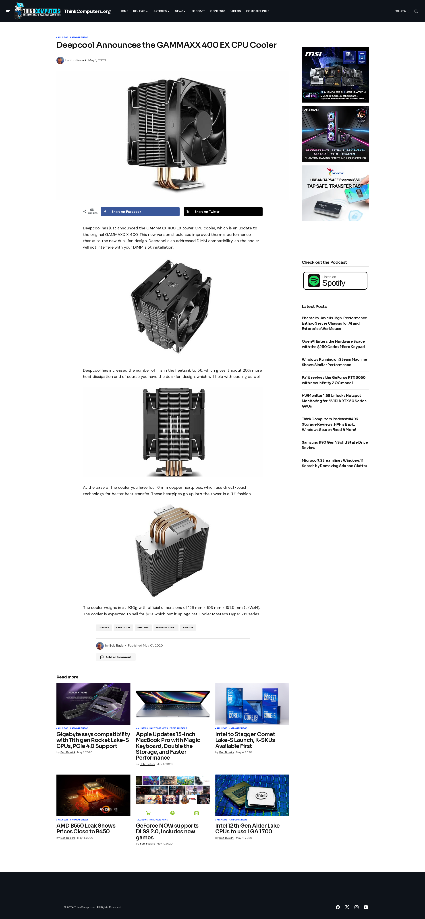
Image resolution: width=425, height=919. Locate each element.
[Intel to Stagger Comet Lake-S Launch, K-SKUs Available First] (252, 704)
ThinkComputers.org (87, 11)
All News (63, 38)
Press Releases (178, 728)
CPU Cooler (123, 627)
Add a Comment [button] (119, 657)
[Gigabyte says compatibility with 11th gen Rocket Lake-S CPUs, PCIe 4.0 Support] (93, 704)
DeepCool (143, 627)
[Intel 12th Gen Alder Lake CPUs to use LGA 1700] (252, 795)
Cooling (104, 627)
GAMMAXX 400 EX (166, 627)
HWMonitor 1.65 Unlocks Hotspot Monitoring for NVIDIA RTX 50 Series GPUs (334, 401)
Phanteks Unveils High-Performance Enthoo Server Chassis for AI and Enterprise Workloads (334, 323)
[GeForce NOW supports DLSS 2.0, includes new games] (173, 795)
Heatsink (188, 627)
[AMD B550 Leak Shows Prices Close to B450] (93, 795)
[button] (8, 11)
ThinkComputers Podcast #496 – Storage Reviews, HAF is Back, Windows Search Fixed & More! (331, 424)
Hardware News (79, 38)
